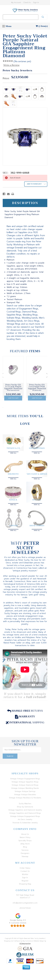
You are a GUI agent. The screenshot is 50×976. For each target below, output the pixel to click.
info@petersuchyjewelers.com (25, 903)
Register (25, 881)
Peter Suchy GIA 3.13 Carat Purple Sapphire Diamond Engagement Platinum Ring (13, 388)
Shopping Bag (25, 884)
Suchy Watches (25, 803)
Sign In (36, 2)
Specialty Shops (25, 840)
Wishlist (25, 874)
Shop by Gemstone (25, 807)
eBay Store (25, 844)
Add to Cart (13, 398)
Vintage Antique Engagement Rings (25, 778)
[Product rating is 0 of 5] (8, 61)
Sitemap (25, 856)
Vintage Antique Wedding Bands (25, 788)
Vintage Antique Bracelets (25, 794)
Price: (6, 78)
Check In (27, 2)
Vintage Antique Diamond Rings (25, 785)
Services (25, 850)
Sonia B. (13, 500)
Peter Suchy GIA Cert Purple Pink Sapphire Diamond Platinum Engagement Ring (37, 388)
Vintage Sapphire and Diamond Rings (25, 813)
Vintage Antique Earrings (25, 791)
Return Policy (25, 837)
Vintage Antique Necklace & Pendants (25, 798)
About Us (25, 834)
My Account (16, 2)
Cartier (13, 526)
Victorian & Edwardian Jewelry (25, 822)
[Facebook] (4, 194)
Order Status (25, 868)
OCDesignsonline (25, 943)
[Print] (12, 194)
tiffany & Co (13, 448)
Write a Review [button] (11, 65)
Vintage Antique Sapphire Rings (25, 782)
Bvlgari (37, 500)
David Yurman (36, 526)
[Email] (8, 194)
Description (25, 203)
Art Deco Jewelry (25, 819)
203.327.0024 (25, 908)
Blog (25, 847)
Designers (25, 853)
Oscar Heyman (37, 448)
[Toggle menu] (3, 26)
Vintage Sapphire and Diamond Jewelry (25, 810)
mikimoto (13, 474)
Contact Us (25, 871)
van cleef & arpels (37, 474)
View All (13, 452)
